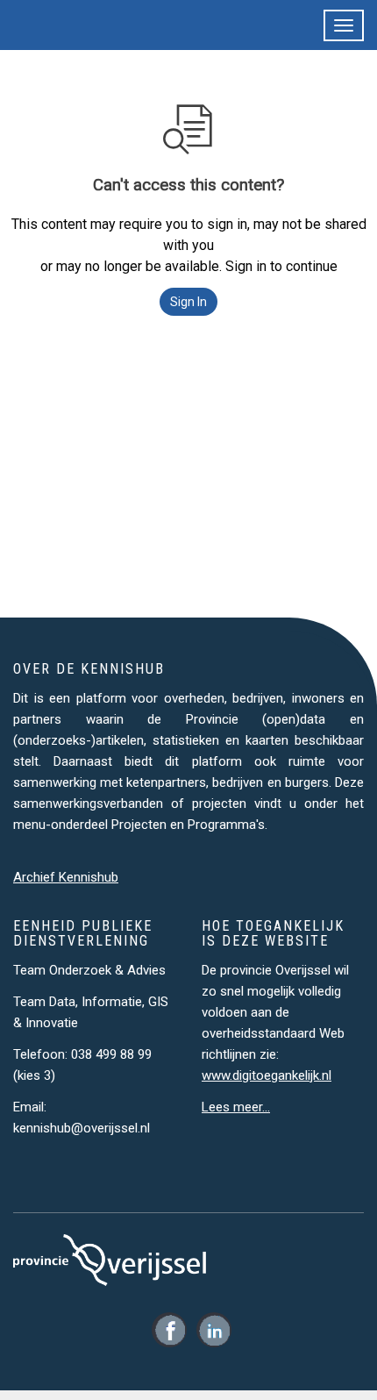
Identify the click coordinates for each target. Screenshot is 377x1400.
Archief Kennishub (65, 877)
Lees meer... (236, 1107)
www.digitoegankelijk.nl (266, 1075)
